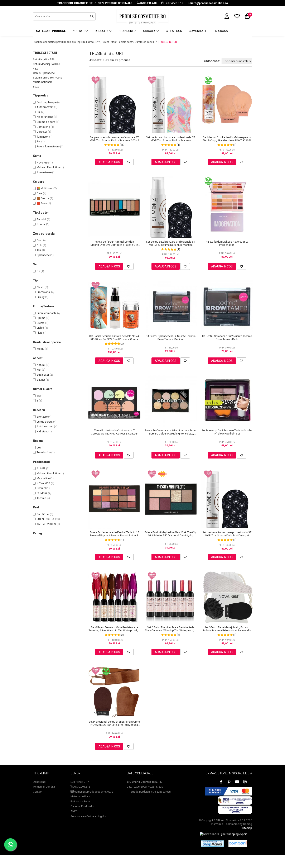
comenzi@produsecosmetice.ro (93, 791)
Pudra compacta (47, 313)
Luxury (40, 297)
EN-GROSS (221, 31)
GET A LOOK (174, 31)
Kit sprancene (45, 116)
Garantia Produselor (82, 806)
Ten (39, 250)
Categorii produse (51, 31)
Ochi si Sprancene (44, 73)
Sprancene (43, 255)
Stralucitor (43, 374)
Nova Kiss (43, 162)
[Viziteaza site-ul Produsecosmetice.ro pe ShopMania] (212, 843)
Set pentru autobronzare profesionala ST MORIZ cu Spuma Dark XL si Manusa (170, 243)
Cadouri (149, 31)
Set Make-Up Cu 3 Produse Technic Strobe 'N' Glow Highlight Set (227, 432)
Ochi (39, 245)
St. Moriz (42, 493)
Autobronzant (45, 107)
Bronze (44, 198)
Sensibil (41, 219)
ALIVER (41, 468)
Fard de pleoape (47, 102)
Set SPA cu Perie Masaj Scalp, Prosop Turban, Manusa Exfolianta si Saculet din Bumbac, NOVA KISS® (227, 629)
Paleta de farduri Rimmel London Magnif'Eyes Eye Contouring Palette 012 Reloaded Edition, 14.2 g (114, 243)
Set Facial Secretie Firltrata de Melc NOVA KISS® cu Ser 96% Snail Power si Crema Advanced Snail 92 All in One (114, 337)
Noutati (79, 31)
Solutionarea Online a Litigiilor (88, 816)
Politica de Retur (80, 801)
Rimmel (41, 488)
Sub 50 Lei (43, 514)
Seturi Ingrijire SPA (44, 59)
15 (38, 395)
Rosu (43, 203)
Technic (41, 498)
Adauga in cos (109, 162)
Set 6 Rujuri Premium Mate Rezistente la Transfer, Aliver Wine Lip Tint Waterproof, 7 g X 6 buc (114, 629)
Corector (42, 131)
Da (38, 271)
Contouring (43, 126)
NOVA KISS (43, 483)
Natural (41, 364)
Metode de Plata (80, 796)
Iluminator (43, 136)
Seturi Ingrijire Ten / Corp (47, 77)
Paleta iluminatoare (48, 146)
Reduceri (102, 31)
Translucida (44, 452)
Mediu (40, 348)
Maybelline (43, 478)
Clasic (40, 287)
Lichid (40, 327)
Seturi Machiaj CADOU (46, 64)
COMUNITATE (198, 31)
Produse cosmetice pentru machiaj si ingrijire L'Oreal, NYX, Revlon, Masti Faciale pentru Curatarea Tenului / (95, 42)
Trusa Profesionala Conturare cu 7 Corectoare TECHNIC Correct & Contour (114, 432)
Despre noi (39, 781)
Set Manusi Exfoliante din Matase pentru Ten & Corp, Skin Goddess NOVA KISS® (227, 139)
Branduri (126, 31)
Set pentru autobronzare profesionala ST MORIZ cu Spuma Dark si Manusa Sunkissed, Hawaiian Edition (170, 139)
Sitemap (247, 828)
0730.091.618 (82, 786)
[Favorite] (129, 162)
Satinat (41, 379)
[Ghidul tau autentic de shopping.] (237, 843)
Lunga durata (45, 421)
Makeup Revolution (48, 167)
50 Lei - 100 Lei (45, 519)
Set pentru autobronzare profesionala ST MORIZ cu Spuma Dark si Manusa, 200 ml (114, 139)
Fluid (40, 332)
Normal (41, 224)
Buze (36, 86)
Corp (40, 240)
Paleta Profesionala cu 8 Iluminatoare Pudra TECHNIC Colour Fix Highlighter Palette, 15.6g (171, 432)
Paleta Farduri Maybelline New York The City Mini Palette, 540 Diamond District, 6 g (171, 534)
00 (38, 447)
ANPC (74, 811)
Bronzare (42, 416)
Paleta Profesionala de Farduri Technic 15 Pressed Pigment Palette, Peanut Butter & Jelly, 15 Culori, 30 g (114, 534)
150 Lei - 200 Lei (46, 524)
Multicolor (46, 188)
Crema (40, 322)
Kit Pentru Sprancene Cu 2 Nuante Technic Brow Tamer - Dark (227, 337)
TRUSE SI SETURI (168, 42)
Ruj (38, 112)
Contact (37, 791)
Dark (39, 193)
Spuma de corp (46, 121)
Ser (39, 141)
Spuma (41, 317)
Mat (39, 369)
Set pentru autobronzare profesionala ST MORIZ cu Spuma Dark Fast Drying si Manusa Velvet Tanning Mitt (226, 534)
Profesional (43, 292)
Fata (35, 68)
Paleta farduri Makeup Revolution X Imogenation (227, 243)
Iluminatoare (44, 172)
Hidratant (42, 431)
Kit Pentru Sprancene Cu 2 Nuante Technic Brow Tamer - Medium (170, 337)
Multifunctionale (42, 82)
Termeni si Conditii (44, 786)
